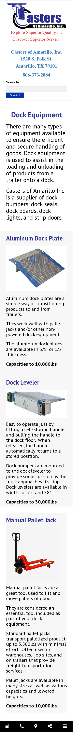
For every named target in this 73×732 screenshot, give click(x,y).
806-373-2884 (36, 74)
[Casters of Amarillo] (36, 16)
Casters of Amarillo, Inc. (36, 51)
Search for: (13, 82)
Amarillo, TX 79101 (36, 65)
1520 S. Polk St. (36, 58)
